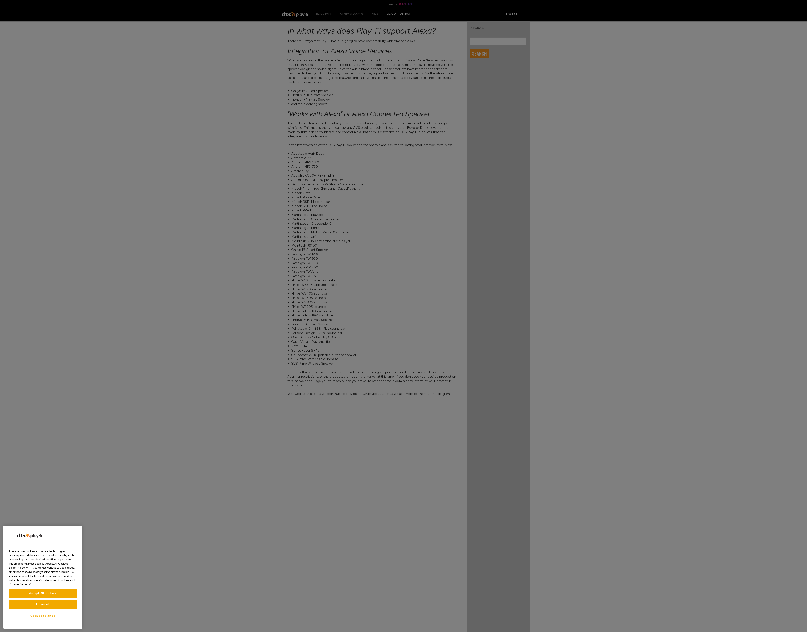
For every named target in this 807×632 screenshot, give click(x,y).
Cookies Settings (42, 615)
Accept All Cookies (42, 593)
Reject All (43, 604)
